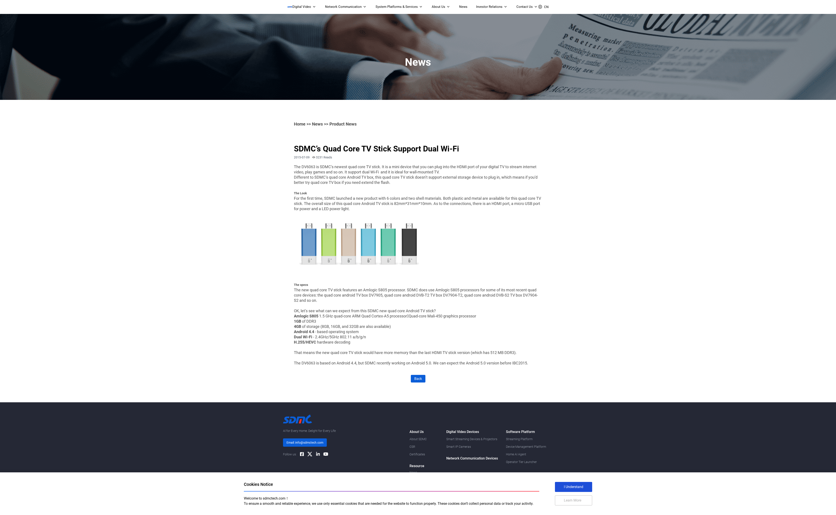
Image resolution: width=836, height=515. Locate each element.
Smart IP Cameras (458, 446)
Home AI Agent (516, 454)
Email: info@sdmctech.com (305, 442)
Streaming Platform (519, 439)
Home (299, 124)
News (317, 124)
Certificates (417, 454)
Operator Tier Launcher (521, 462)
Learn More (572, 500)
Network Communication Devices (472, 458)
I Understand (573, 487)
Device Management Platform (526, 446)
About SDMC (418, 439)
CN (546, 7)
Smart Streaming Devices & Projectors (471, 439)
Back (418, 379)
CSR (412, 446)
